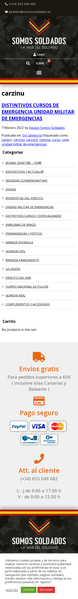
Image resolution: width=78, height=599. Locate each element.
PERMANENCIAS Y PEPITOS (24, 233)
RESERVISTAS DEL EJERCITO (24, 198)
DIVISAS (11, 189)
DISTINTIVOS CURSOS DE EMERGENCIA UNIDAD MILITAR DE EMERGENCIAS (38, 112)
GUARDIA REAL (16, 295)
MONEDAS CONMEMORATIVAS (26, 180)
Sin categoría (32, 135)
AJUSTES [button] (12, 590)
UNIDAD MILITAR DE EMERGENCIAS (30, 207)
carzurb (32, 140)
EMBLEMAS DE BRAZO (21, 225)
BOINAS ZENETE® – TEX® (23, 163)
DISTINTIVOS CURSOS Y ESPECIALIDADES (33, 216)
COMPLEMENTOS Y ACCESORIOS (28, 304)
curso (56, 140)
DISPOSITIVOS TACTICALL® (25, 172)
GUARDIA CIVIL (16, 251)
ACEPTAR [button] (28, 590)
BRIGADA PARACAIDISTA (22, 260)
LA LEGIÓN (13, 269)
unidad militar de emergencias (24, 144)
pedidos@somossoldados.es (30, 12)
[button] (28, 63)
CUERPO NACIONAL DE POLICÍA (27, 286)
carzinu (19, 140)
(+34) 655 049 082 (22, 4)
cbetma (44, 140)
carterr (7, 140)
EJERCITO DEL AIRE (18, 278)
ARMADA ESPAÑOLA (19, 242)
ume (65, 140)
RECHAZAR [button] (46, 590)
